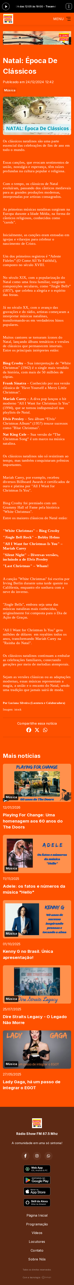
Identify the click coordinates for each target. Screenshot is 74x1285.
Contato (37, 1250)
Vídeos (37, 1233)
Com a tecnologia (31, 1277)
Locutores (37, 1242)
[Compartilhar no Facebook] (28, 730)
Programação (37, 1224)
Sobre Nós (37, 1259)
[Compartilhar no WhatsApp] (45, 730)
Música (9, 90)
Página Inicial (37, 1215)
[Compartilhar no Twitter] (37, 730)
